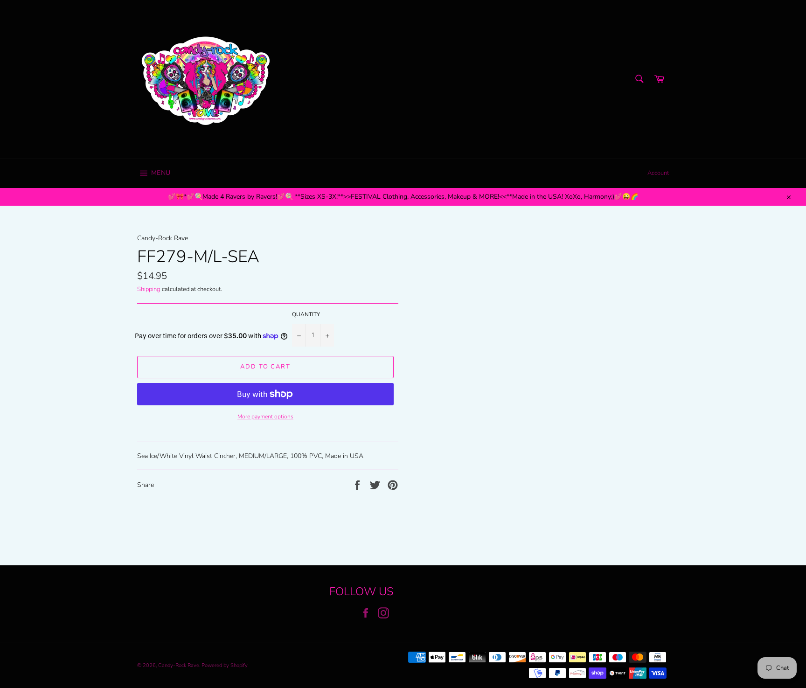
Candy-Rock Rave (178, 665)
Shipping (148, 289)
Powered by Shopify (225, 665)
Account (658, 173)
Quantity (306, 314)
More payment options (265, 416)
